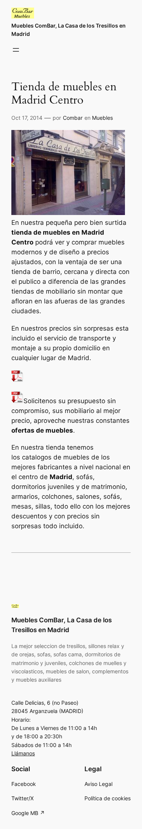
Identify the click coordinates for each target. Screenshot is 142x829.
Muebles (102, 117)
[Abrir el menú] (15, 49)
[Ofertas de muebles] (17, 401)
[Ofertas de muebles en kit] (17, 380)
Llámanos (23, 753)
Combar (73, 117)
